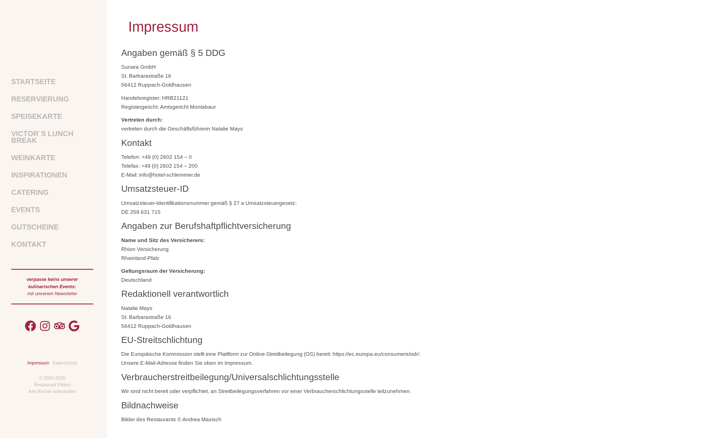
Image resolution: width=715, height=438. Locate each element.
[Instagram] (45, 326)
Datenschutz (65, 363)
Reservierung (40, 99)
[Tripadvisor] (59, 326)
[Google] (74, 326)
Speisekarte (36, 116)
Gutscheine (35, 227)
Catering (30, 192)
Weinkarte (33, 158)
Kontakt (28, 244)
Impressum (38, 363)
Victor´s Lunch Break (42, 137)
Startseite (33, 82)
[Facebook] (30, 326)
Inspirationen (39, 175)
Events (25, 210)
